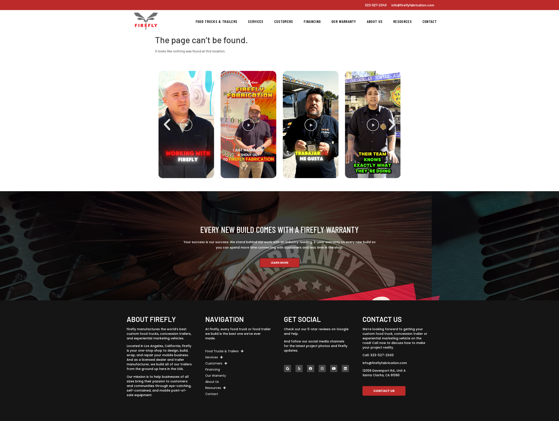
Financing (312, 21)
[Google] (287, 368)
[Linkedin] (345, 368)
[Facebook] (310, 368)
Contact (430, 21)
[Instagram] (322, 368)
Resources (402, 21)
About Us (375, 21)
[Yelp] (299, 368)
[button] (167, 124)
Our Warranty (343, 21)
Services (255, 21)
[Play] (206, 124)
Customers (283, 21)
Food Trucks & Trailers (217, 21)
